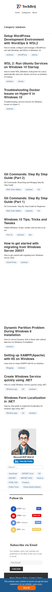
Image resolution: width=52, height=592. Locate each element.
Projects (25, 482)
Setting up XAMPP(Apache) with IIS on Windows (24, 357)
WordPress (22, 55)
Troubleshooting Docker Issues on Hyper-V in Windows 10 (22, 93)
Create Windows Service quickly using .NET (22, 378)
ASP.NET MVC (26, 478)
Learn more (37, 584)
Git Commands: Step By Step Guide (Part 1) (26, 200)
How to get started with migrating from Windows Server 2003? (22, 247)
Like (38, 508)
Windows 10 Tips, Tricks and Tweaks (25, 221)
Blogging (9, 368)
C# (23, 389)
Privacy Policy (22, 578)
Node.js (40, 478)
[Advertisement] (26, 143)
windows (9, 55)
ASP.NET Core (27, 474)
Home (17, 13)
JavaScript (13, 474)
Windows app (11, 389)
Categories (26, 13)
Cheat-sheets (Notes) (32, 487)
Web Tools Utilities (13, 189)
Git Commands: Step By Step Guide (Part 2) (26, 176)
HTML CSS (13, 482)
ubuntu (34, 55)
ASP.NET (12, 478)
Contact (32, 578)
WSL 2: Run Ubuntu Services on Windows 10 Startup (26, 65)
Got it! (26, 587)
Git (38, 189)
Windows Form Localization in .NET (25, 399)
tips (30, 235)
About (34, 13)
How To (9, 235)
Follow (38, 522)
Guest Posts (11, 262)
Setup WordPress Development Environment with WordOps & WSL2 (24, 39)
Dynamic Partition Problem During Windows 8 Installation (24, 331)
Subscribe (36, 515)
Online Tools (14, 487)
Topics (40, 578)
